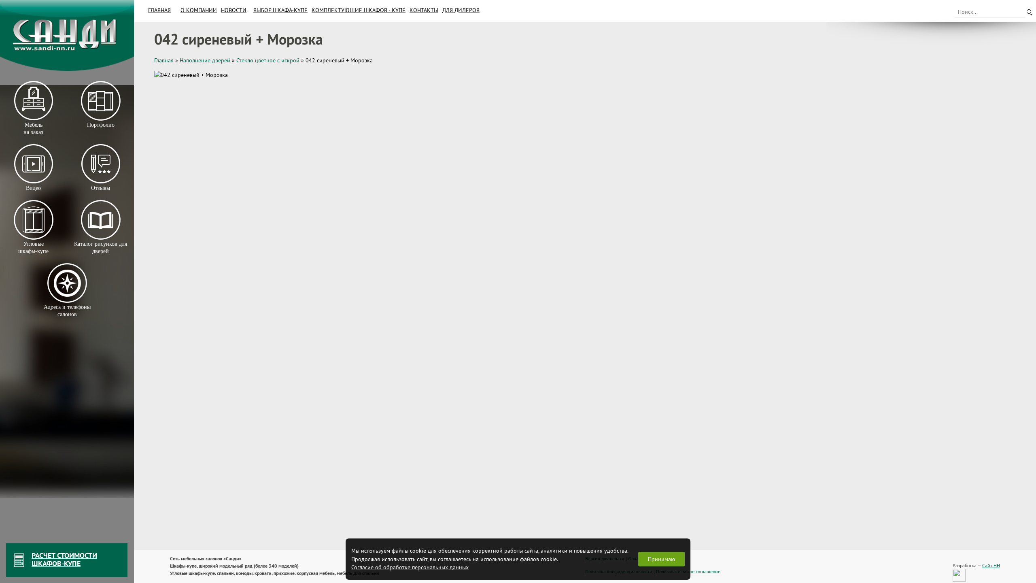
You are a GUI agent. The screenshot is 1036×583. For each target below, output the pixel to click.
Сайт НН (991, 565)
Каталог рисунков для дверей (100, 247)
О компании (198, 10)
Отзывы (100, 188)
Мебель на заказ (33, 128)
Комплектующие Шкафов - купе (358, 10)
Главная (159, 10)
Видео (33, 188)
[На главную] (67, 35)
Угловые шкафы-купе (33, 247)
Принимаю (661, 559)
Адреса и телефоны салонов (67, 310)
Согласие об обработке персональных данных (410, 567)
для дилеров (461, 10)
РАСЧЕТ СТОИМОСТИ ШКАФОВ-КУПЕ (64, 559)
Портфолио (100, 125)
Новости (233, 10)
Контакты (424, 10)
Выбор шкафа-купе (280, 10)
